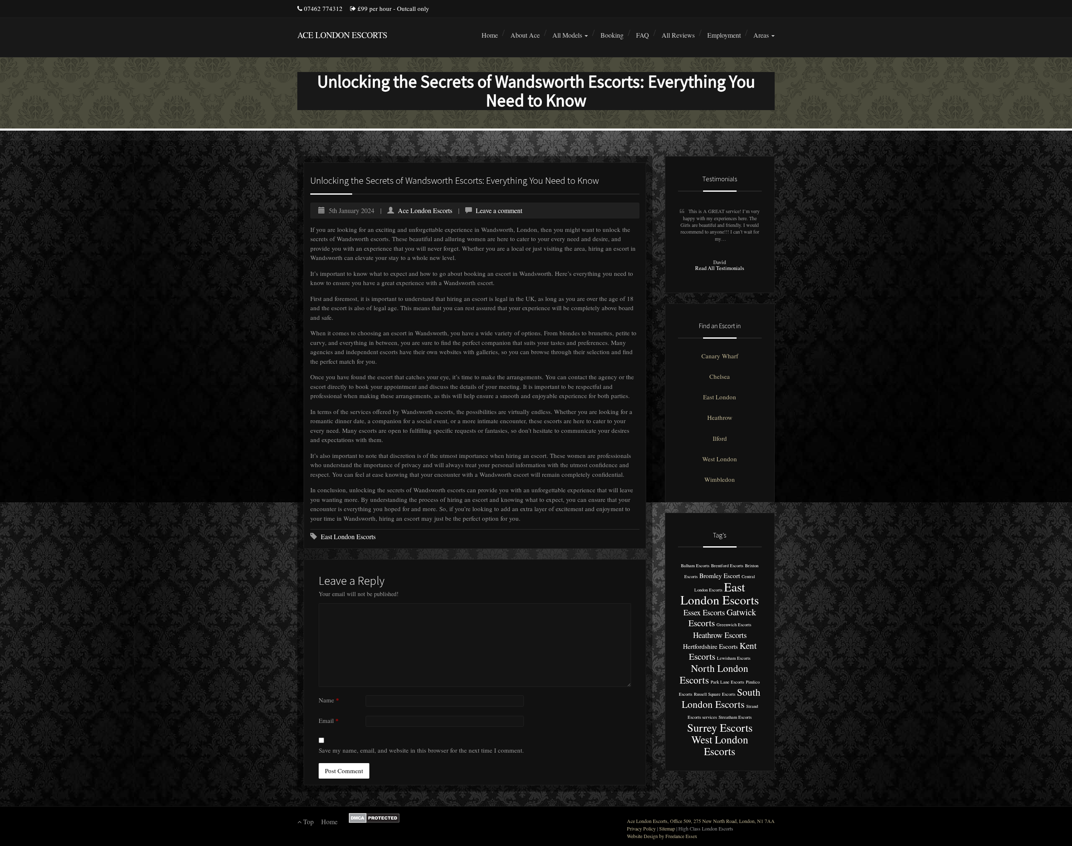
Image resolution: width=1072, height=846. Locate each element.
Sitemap (667, 828)
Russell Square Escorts (714, 694)
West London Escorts (719, 745)
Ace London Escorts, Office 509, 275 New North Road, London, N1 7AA (701, 821)
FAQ (642, 35)
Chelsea (719, 376)
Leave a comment (499, 210)
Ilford (720, 438)
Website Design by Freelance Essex (662, 836)
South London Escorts (721, 698)
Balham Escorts (695, 565)
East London (719, 397)
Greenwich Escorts (733, 624)
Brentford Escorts (727, 565)
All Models (568, 35)
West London (719, 459)
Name (329, 700)
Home (490, 35)
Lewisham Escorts (733, 658)
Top (308, 821)
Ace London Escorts (425, 210)
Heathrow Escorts (720, 635)
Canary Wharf (719, 356)
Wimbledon (719, 479)
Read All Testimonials (719, 268)
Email (329, 720)
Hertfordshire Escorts (710, 646)
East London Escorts (348, 536)
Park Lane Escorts (727, 682)
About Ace (525, 35)
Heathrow (719, 417)
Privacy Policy (641, 828)
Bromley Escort (719, 575)
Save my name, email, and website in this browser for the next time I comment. (421, 750)
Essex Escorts (704, 612)
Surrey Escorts (719, 727)
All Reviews (678, 35)
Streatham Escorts (735, 717)
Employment (724, 35)
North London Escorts (714, 673)
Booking (612, 35)
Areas (761, 35)
